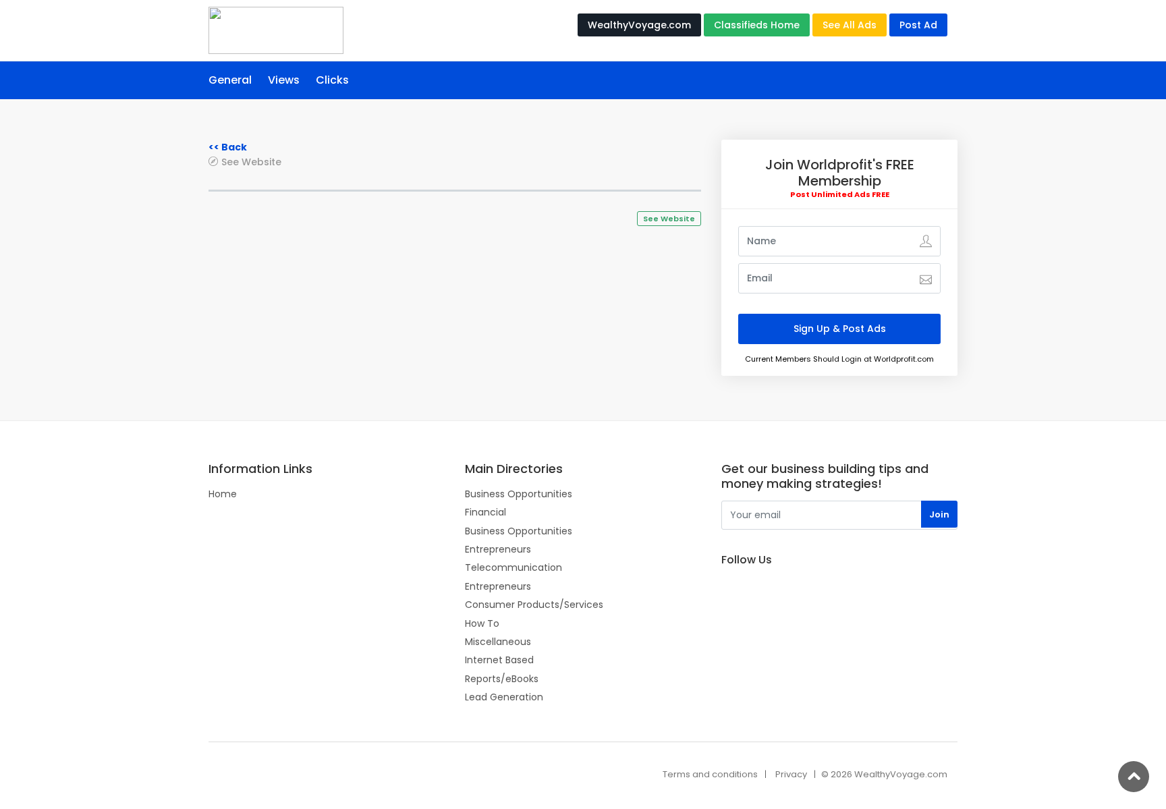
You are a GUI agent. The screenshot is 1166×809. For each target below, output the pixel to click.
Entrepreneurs (498, 549)
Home (223, 494)
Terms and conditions (710, 774)
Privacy (791, 774)
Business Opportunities (518, 494)
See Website (251, 162)
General (230, 80)
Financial (485, 512)
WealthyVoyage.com (639, 25)
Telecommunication (513, 567)
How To (482, 623)
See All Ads (850, 25)
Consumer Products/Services (534, 604)
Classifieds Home (757, 25)
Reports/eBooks (501, 679)
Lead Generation (504, 697)
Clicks (332, 80)
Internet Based (499, 660)
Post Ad (918, 25)
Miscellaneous (498, 641)
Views (284, 80)
